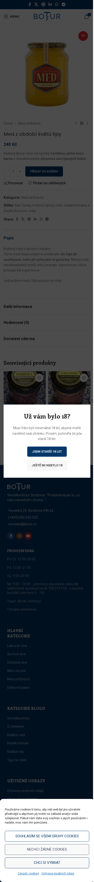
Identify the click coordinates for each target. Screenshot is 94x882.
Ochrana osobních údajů (57, 873)
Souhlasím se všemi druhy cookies (47, 836)
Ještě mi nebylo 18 (47, 465)
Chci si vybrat (47, 863)
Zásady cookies (28, 873)
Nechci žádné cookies (47, 849)
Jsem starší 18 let (47, 451)
